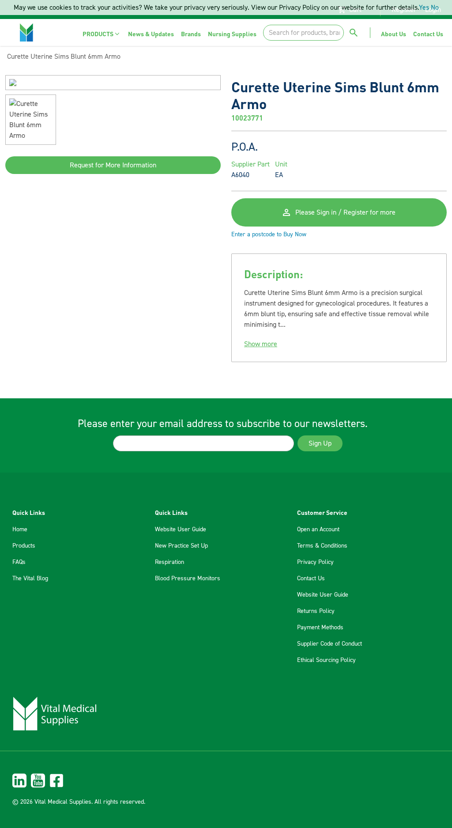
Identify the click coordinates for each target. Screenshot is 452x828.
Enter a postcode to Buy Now (268, 234)
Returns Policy (316, 611)
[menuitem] (101, 34)
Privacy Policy (315, 562)
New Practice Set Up (181, 546)
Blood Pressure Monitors (187, 578)
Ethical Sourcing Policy (326, 660)
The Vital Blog (30, 578)
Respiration (169, 562)
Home (19, 529)
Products (23, 546)
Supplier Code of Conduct (329, 644)
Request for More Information (113, 165)
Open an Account (318, 529)
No (435, 7)
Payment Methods (320, 627)
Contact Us (311, 578)
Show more (260, 344)
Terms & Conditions (322, 546)
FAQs (19, 562)
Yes (424, 7)
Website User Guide (180, 529)
